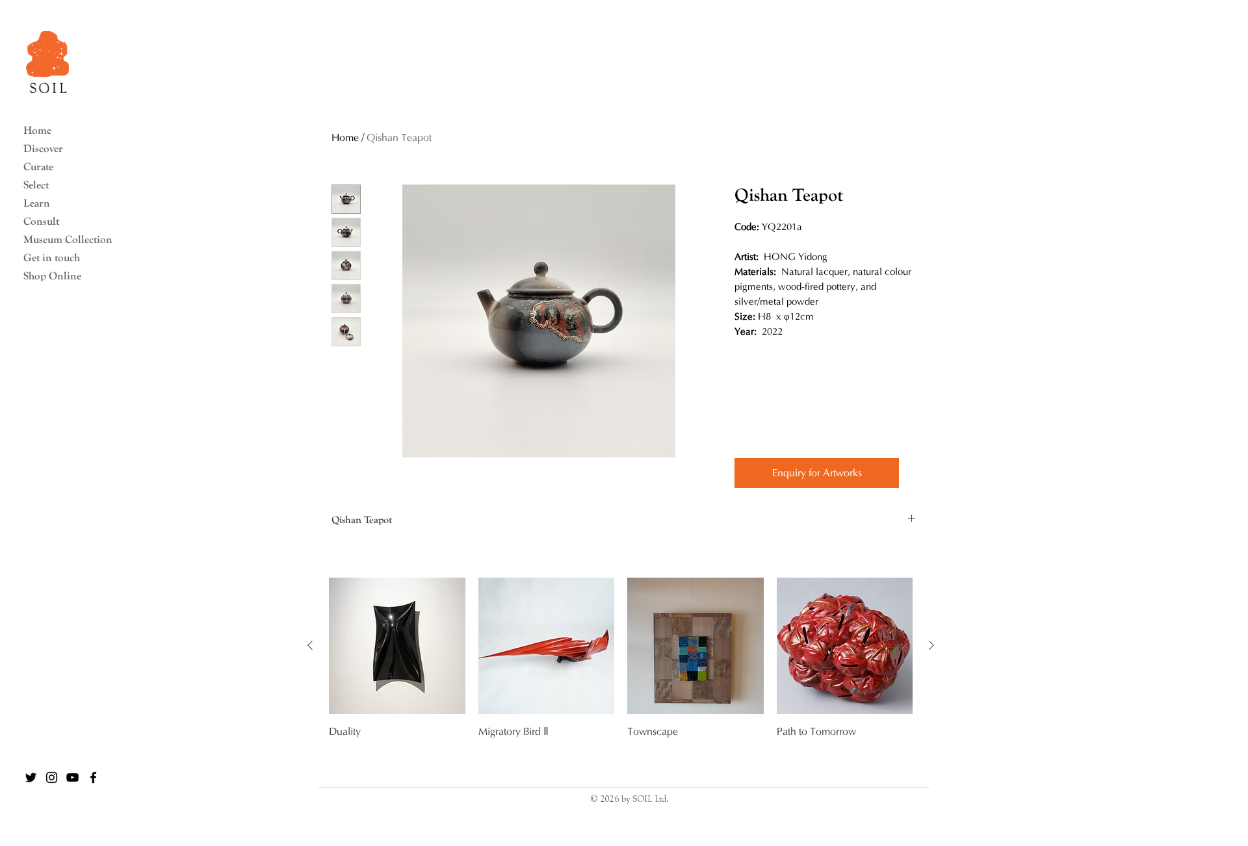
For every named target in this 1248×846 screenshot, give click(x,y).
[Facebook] (93, 777)
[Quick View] (397, 646)
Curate (38, 166)
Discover (43, 148)
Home (37, 130)
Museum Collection (62, 239)
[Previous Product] (310, 645)
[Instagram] (51, 777)
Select (36, 185)
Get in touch (51, 257)
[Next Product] (931, 645)
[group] (620, 673)
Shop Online (52, 276)
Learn (36, 203)
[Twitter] (30, 777)
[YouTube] (72, 777)
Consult (41, 221)
